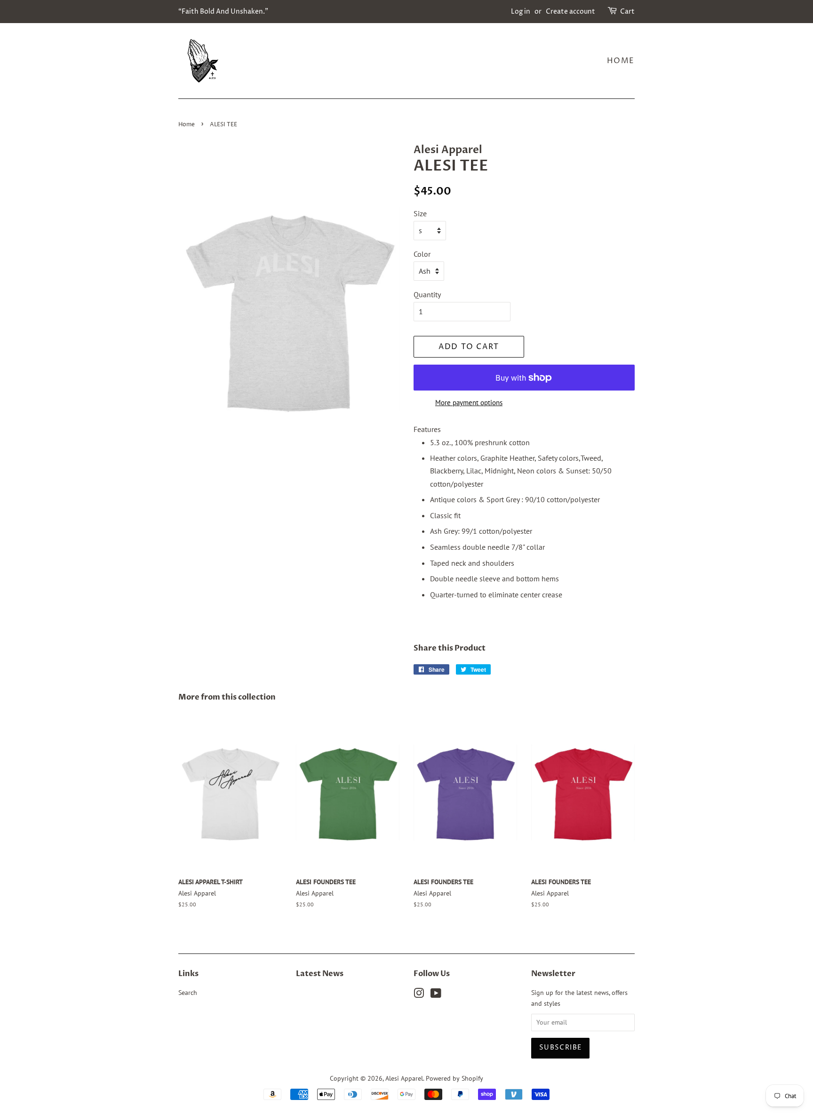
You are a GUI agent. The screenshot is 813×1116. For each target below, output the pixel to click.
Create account (570, 11)
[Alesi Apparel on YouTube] (435, 995)
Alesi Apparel (404, 1078)
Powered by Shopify (454, 1078)
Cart (627, 11)
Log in (520, 11)
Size (420, 213)
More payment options (468, 402)
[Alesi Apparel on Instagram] (419, 995)
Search (187, 992)
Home (621, 61)
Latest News (319, 974)
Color (422, 254)
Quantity (427, 294)
